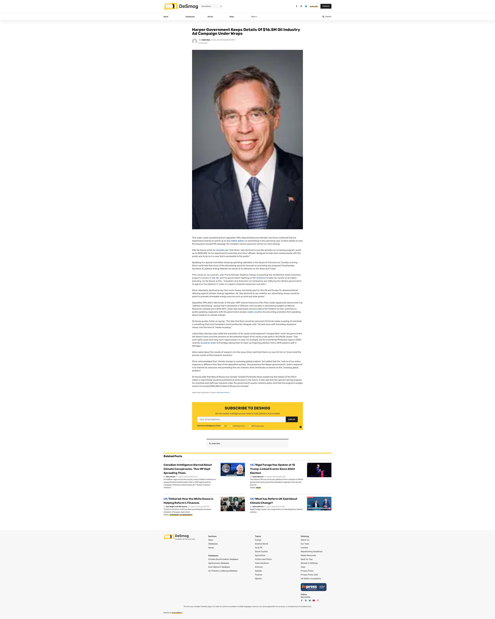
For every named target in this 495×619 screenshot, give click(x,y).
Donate (326, 6)
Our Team (305, 544)
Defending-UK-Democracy (181, 515)
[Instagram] (318, 600)
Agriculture (260, 555)
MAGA (258, 488)
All (225, 426)
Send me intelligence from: (209, 426)
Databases (213, 544)
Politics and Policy (263, 559)
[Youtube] (314, 600)
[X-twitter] (301, 6)
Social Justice (261, 551)
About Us (305, 540)
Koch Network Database (219, 567)
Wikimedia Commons (223, 392)
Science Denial (261, 544)
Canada (258, 571)
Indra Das (205, 40)
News (210, 540)
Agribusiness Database (218, 563)
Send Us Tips (307, 559)
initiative (259, 278)
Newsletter (306, 597)
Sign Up (291, 419)
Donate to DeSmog (309, 563)
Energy (258, 540)
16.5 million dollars (235, 241)
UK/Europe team (257, 426)
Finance (258, 575)
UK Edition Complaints (311, 578)
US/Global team (239, 426)
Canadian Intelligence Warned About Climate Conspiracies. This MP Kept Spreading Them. (188, 468)
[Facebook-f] (297, 6)
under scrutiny (254, 312)
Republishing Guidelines (312, 551)
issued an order (208, 343)
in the (214, 278)
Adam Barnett (258, 477)
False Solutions (262, 563)
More (253, 17)
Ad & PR (258, 547)
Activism (259, 567)
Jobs (303, 567)
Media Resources (308, 555)
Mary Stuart (170, 477)
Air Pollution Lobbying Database (222, 571)
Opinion (258, 578)
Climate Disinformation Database (223, 559)
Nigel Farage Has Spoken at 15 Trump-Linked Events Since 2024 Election (272, 468)
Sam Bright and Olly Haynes (176, 506)
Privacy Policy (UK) (309, 575)
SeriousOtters (177, 613)
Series (211, 547)
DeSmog (188, 6)
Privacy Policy (307, 571)
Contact (304, 547)
